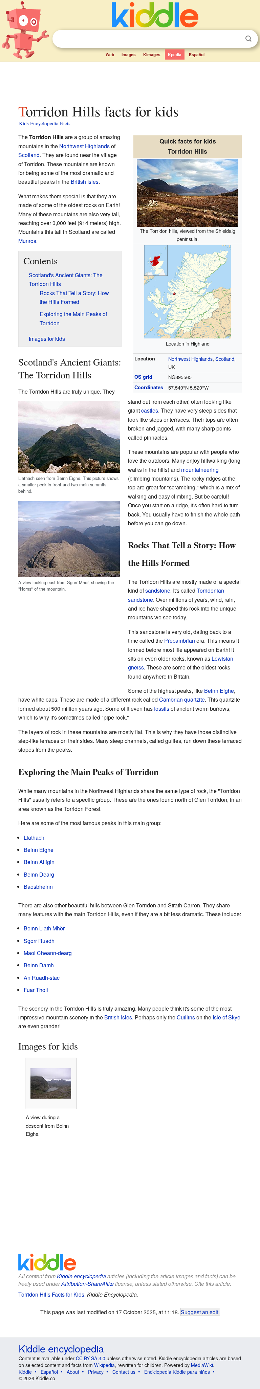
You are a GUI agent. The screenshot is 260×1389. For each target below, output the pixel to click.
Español (196, 54)
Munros (27, 241)
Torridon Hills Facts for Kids (51, 1294)
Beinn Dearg (39, 874)
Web (110, 54)
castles (149, 410)
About (73, 1371)
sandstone (157, 590)
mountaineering (200, 469)
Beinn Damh (39, 965)
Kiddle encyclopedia (81, 1276)
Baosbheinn (38, 886)
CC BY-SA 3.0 (90, 1358)
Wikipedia (104, 1365)
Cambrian (171, 699)
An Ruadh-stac (42, 978)
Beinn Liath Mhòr (44, 928)
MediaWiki (202, 1365)
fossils (161, 708)
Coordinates (148, 387)
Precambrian (179, 640)
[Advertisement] (130, 81)
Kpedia (174, 54)
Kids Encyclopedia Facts (44, 123)
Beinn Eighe (219, 690)
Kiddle (25, 1371)
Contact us (123, 1371)
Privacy (96, 1371)
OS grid (143, 376)
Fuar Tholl (36, 990)
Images (129, 54)
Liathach (34, 837)
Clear (234, 39)
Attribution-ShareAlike (87, 1283)
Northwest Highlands (190, 358)
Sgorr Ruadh (39, 941)
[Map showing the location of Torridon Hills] (187, 290)
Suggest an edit (199, 1312)
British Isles (85, 181)
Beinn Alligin (39, 862)
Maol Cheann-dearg (48, 953)
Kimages (151, 54)
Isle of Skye (226, 1017)
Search (248, 38)
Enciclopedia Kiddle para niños (177, 1371)
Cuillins (186, 1017)
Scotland (224, 358)
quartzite (194, 699)
